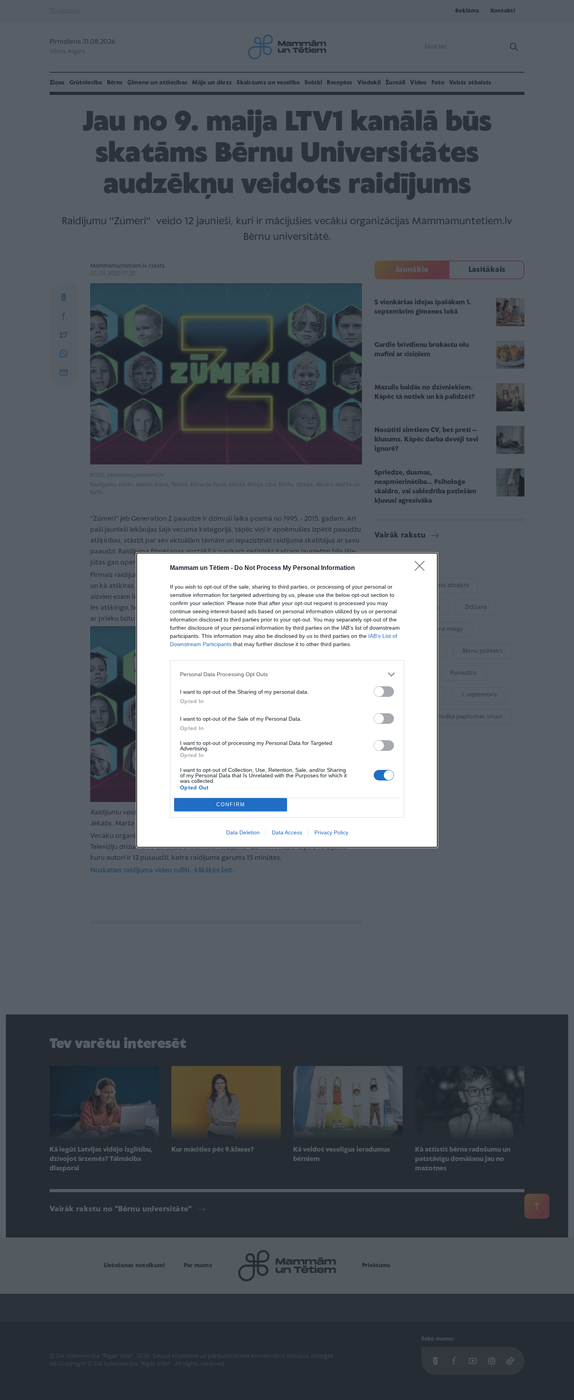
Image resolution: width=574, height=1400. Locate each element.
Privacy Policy (331, 832)
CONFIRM (230, 804)
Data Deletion (243, 832)
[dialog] (287, 700)
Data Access (287, 832)
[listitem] (287, 674)
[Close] (422, 568)
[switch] (384, 691)
